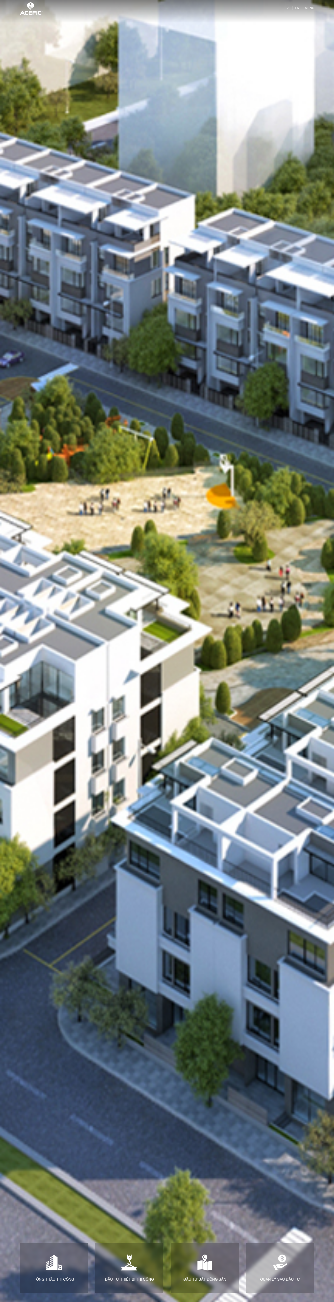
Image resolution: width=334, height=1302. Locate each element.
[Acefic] (31, 8)
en (297, 8)
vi (288, 8)
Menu (309, 8)
